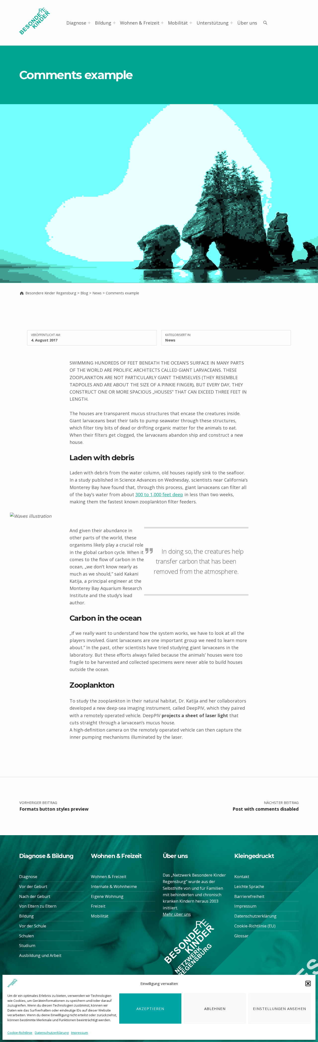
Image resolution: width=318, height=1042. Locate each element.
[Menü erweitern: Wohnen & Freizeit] (162, 23)
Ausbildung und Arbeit (40, 955)
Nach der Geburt (34, 896)
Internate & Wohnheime (114, 886)
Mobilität (178, 23)
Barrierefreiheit (249, 896)
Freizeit (98, 906)
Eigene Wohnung (107, 896)
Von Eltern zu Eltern (37, 906)
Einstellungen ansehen (279, 1008)
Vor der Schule (32, 926)
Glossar (241, 936)
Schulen (26, 936)
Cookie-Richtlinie (19, 1032)
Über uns (247, 23)
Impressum (79, 1032)
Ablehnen (215, 1008)
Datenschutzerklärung (52, 1032)
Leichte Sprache (249, 886)
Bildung (103, 23)
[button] (308, 983)
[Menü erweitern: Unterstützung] (231, 23)
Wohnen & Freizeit (139, 23)
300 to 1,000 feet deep (159, 494)
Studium (27, 945)
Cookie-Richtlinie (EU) (255, 926)
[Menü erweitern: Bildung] (114, 23)
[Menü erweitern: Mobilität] (191, 23)
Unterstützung (213, 23)
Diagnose (76, 23)
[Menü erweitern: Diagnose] (89, 23)
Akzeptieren (150, 1008)
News (170, 339)
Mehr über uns (177, 914)
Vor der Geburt (33, 886)
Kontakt (241, 876)
